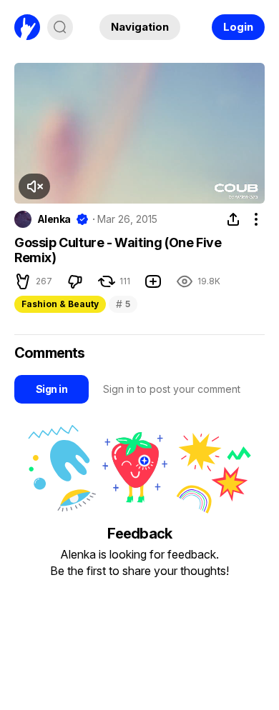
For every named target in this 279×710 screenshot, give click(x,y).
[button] (34, 186)
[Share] (233, 219)
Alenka (54, 219)
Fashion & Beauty (60, 304)
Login (238, 27)
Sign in (51, 389)
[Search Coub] (60, 27)
